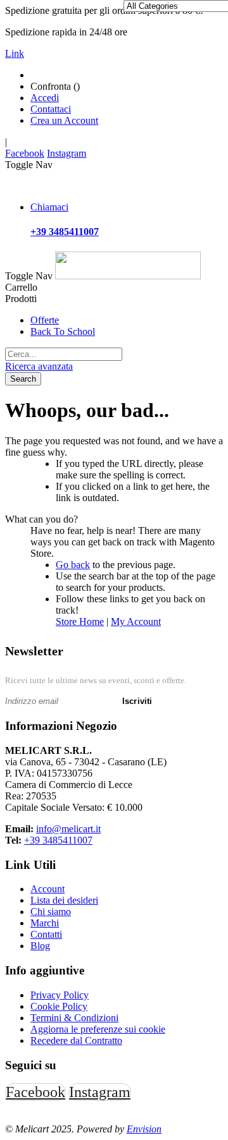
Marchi (44, 923)
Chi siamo (50, 911)
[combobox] (63, 354)
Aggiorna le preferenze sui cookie (97, 1029)
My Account (136, 621)
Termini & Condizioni (74, 1017)
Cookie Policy (58, 1006)
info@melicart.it (68, 828)
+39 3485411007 (58, 840)
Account (47, 888)
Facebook (24, 153)
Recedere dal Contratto (76, 1040)
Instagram (66, 153)
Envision (144, 1129)
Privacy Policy (59, 995)
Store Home (80, 621)
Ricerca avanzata (39, 366)
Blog (40, 945)
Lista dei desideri (64, 900)
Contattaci (50, 109)
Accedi (44, 97)
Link (14, 53)
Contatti (46, 934)
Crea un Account (64, 120)
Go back (73, 564)
